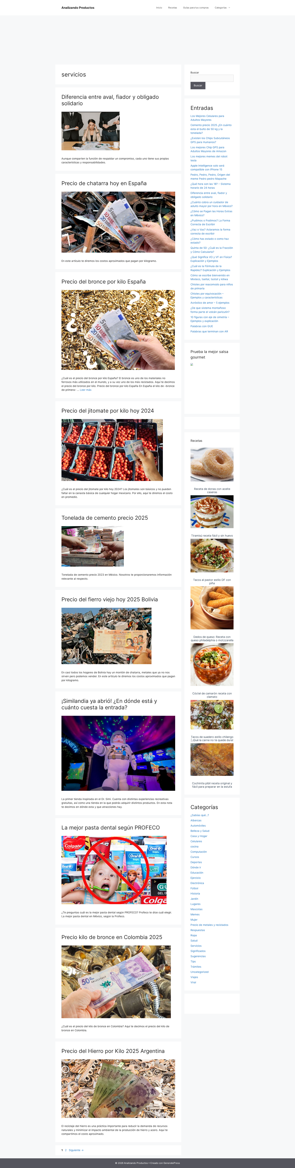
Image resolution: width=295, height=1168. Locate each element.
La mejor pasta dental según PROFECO (110, 827)
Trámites (196, 966)
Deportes (196, 862)
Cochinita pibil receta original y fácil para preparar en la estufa (212, 785)
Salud (194, 940)
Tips (193, 961)
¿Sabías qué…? (200, 815)
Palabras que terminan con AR (209, 331)
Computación (199, 851)
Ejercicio (196, 877)
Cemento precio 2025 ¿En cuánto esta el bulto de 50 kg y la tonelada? (211, 129)
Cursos (195, 857)
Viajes (194, 977)
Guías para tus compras (196, 7)
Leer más (85, 389)
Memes (195, 914)
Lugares (196, 904)
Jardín (194, 898)
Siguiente (76, 1150)
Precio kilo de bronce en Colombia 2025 (111, 937)
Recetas (172, 7)
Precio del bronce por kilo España (103, 281)
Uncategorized (200, 971)
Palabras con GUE (202, 326)
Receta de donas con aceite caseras (212, 490)
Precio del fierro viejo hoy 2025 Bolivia (109, 599)
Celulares (196, 841)
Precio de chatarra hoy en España (104, 183)
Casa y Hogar (199, 836)
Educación (197, 872)
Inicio (159, 7)
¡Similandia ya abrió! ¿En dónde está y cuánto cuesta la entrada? (109, 704)
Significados (198, 951)
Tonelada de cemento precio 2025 (104, 517)
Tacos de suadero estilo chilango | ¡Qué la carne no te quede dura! (212, 738)
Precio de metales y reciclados (209, 924)
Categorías (221, 7)
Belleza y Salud (200, 830)
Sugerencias (198, 956)
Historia (195, 893)
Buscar (195, 72)
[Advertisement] (147, 38)
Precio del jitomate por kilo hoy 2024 (107, 410)
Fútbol (194, 888)
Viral (193, 982)
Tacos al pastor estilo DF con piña (212, 581)
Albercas (196, 820)
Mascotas (197, 909)
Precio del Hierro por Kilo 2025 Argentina (113, 1051)
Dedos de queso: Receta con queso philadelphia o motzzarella (212, 638)
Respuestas (198, 930)
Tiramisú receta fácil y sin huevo (212, 535)
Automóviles (198, 825)
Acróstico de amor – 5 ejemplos (210, 302)
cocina (195, 846)
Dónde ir (196, 867)
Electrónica (197, 883)
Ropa (194, 935)
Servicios (196, 945)
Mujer (194, 919)
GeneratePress (171, 1163)
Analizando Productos (77, 8)
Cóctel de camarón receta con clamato (212, 695)
